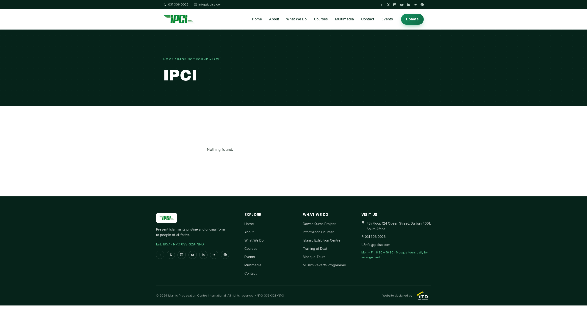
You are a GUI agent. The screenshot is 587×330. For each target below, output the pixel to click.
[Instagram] (395, 4)
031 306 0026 (178, 4)
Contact (367, 19)
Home (257, 19)
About (274, 19)
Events (387, 19)
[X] (388, 4)
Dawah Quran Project (319, 224)
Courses (321, 19)
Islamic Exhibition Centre (322, 240)
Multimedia (344, 19)
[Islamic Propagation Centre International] (179, 19)
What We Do (296, 19)
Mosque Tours (314, 257)
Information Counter (318, 232)
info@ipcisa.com (210, 4)
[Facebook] (381, 4)
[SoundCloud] (415, 4)
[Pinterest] (422, 4)
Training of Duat (315, 248)
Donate (412, 19)
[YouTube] (402, 4)
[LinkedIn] (408, 4)
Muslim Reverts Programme (324, 265)
